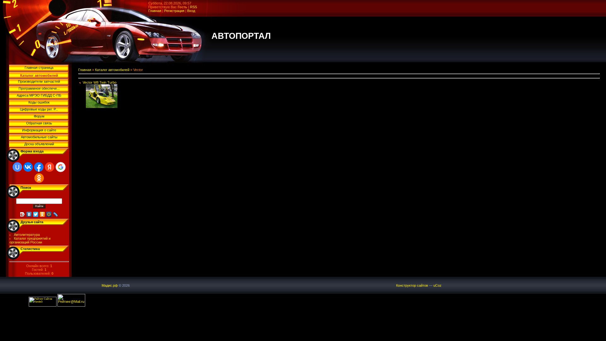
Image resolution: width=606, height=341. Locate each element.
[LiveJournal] (55, 214)
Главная (154, 11)
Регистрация (174, 11)
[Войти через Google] (61, 167)
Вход (191, 11)
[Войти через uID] (17, 167)
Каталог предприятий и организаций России (30, 240)
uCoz (437, 285)
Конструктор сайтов (412, 285)
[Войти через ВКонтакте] (28, 167)
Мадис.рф (110, 285)
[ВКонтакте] (29, 214)
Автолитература (27, 234)
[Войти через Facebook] (39, 167)
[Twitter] (36, 214)
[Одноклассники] (42, 214)
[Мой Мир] (49, 214)
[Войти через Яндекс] (49, 167)
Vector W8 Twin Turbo (99, 82)
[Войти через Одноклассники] (39, 178)
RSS (193, 7)
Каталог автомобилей (112, 70)
